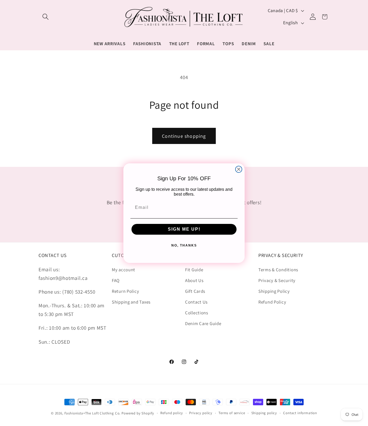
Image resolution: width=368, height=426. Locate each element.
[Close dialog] (238, 169)
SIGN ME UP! (184, 229)
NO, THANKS (184, 245)
